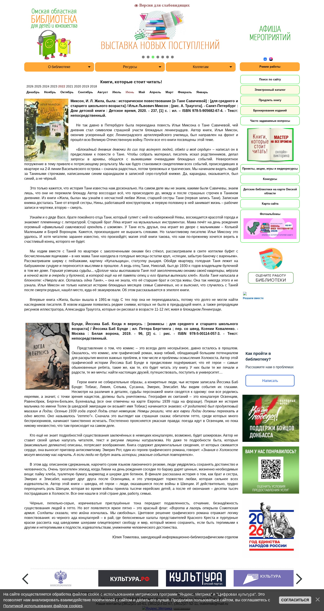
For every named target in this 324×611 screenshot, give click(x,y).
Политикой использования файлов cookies (42, 606)
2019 (85, 86)
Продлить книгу (270, 100)
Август (102, 92)
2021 (69, 86)
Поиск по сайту (270, 79)
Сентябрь (85, 92)
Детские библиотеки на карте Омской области (270, 191)
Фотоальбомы (270, 214)
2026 (30, 86)
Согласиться (295, 600)
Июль (116, 92)
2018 (93, 86)
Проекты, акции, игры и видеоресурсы (270, 168)
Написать (270, 381)
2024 (45, 86)
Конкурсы (270, 179)
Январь (202, 92)
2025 (37, 86)
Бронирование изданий (270, 110)
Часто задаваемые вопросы (270, 120)
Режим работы (269, 66)
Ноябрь (50, 92)
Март (169, 92)
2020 (77, 86)
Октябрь (67, 92)
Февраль (185, 92)
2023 (53, 86)
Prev (25, 578)
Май (142, 92)
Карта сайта (270, 203)
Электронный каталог (270, 89)
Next (299, 578)
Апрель (155, 92)
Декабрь (33, 92)
